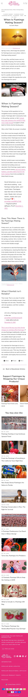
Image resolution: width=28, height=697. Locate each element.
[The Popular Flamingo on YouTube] (20, 656)
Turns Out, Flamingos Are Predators (13, 556)
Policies (4, 679)
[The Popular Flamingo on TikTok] (26, 656)
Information (6, 662)
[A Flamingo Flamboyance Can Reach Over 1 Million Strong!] (14, 520)
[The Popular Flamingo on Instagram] (14, 656)
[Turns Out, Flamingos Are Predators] (14, 544)
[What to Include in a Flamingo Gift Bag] (14, 590)
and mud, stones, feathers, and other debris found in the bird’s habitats (13, 172)
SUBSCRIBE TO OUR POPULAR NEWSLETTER (12, 636)
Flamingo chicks (19, 14)
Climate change (8, 14)
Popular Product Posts (11, 675)
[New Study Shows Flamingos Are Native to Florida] (14, 471)
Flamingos (16, 15)
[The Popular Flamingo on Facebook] (17, 656)
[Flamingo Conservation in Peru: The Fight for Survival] (14, 496)
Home (2, 9)
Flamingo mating (7, 15)
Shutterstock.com (16, 48)
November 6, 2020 (10, 322)
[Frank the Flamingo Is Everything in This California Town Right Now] (14, 447)
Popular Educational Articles (13, 671)
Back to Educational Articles (15, 369)
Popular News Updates (10, 666)
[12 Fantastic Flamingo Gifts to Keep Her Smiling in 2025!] (14, 566)
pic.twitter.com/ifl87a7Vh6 (12, 201)
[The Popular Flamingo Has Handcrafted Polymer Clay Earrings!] (14, 615)
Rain (21, 15)
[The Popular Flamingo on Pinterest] (23, 656)
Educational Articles (9, 9)
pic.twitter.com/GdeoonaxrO (13, 318)
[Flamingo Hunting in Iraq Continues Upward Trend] (14, 423)
